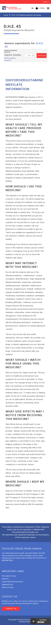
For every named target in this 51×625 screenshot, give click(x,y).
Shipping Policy (7, 584)
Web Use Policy (7, 587)
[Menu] (48, 8)
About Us (5, 579)
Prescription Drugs (9, 576)
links (45, 2)
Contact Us (11, 609)
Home (6, 15)
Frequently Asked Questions (12, 582)
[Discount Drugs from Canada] (11, 8)
